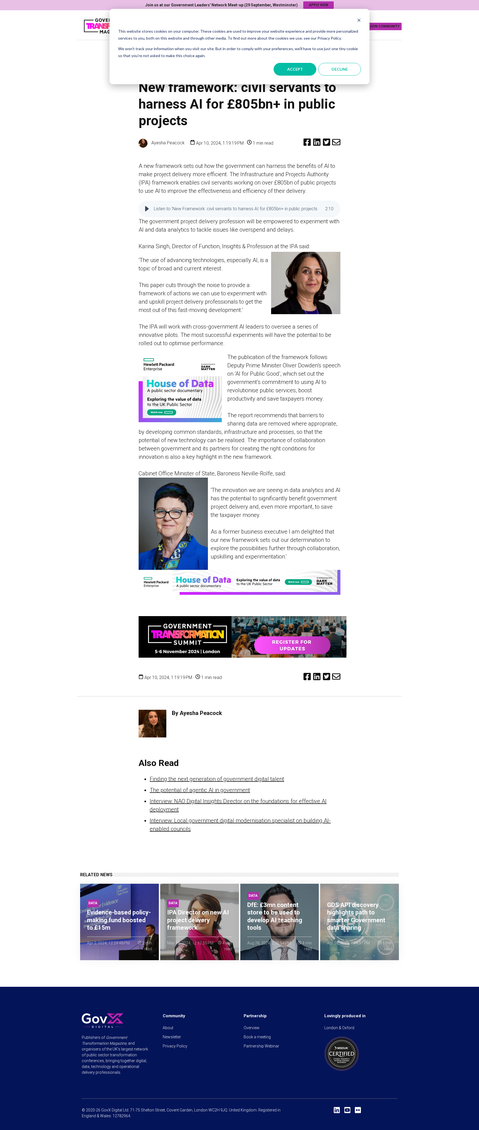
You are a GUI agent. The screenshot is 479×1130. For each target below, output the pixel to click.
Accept (295, 69)
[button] (146, 208)
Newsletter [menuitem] (172, 1037)
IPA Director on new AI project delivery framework (198, 920)
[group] (239, 209)
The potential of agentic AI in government (200, 790)
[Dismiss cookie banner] (359, 20)
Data (92, 903)
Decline (340, 69)
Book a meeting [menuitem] (257, 1037)
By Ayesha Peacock (197, 713)
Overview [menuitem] (251, 1028)
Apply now (318, 5)
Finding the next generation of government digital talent (217, 779)
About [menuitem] (168, 1028)
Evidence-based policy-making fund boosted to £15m (119, 920)
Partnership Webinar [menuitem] (261, 1046)
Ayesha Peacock (167, 142)
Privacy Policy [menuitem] (175, 1046)
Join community (385, 26)
